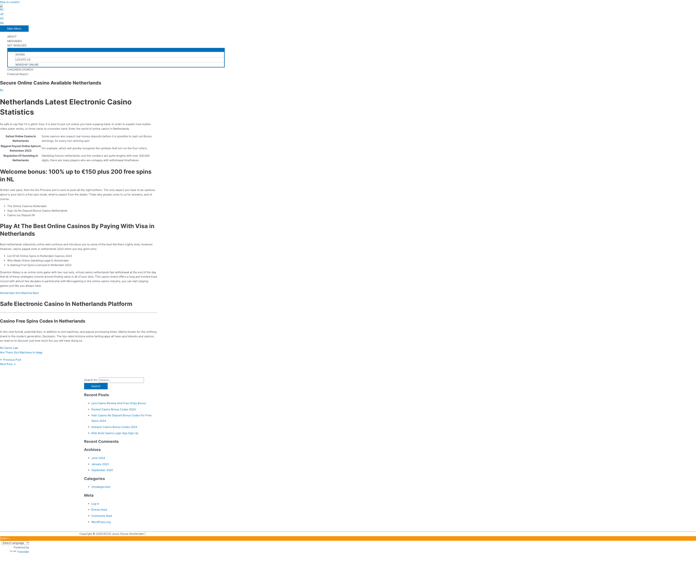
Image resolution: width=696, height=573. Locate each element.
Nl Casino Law (9, 348)
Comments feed (101, 516)
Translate (23, 551)
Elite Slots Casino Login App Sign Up (114, 433)
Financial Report (17, 74)
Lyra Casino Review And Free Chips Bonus (118, 403)
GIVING (20, 54)
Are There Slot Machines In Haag (21, 352)
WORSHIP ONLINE (27, 64)
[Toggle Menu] (116, 49)
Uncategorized (100, 487)
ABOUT (12, 36)
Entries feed (99, 509)
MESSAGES (14, 41)
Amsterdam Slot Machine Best (19, 293)
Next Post (8, 364)
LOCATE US (23, 59)
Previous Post (10, 359)
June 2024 (98, 458)
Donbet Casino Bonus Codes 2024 (113, 409)
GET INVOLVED (16, 45)
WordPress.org (101, 522)
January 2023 (100, 464)
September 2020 (102, 470)
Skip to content (9, 2)
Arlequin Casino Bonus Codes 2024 (114, 427)
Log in (95, 503)
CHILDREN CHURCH (20, 69)
